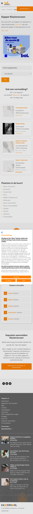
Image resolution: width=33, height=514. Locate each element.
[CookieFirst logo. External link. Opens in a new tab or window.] (2, 232)
